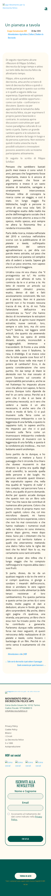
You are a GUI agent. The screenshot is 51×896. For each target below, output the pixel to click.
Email (25, 802)
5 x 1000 (9, 743)
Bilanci (8, 733)
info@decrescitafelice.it (16, 711)
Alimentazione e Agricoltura (18, 34)
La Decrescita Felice (14, 739)
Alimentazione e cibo (15, 653)
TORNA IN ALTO (25, 875)
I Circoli (8, 736)
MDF (25, 653)
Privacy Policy (11, 726)
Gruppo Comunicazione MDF (17, 30)
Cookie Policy (11, 729)
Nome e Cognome (25, 791)
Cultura (31, 34)
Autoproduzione (12, 746)
